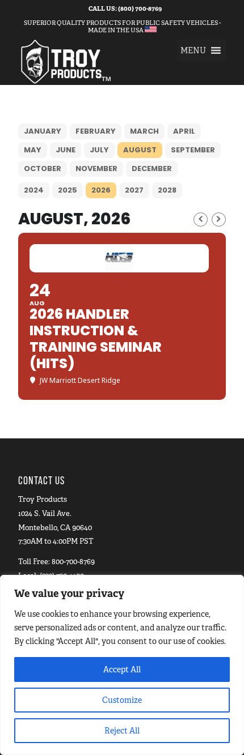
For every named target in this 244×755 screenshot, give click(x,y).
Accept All (122, 669)
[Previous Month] (200, 219)
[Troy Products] (101, 61)
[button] (193, 50)
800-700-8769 (73, 561)
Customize (122, 700)
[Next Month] (219, 219)
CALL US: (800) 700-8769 (125, 8)
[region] (122, 665)
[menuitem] (125, 8)
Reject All (122, 731)
